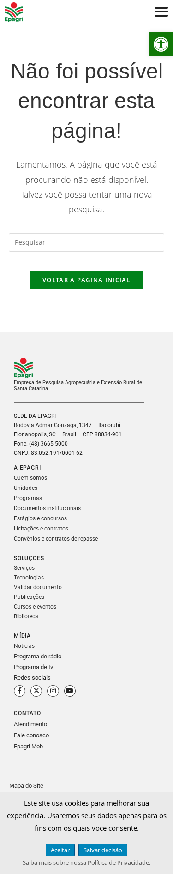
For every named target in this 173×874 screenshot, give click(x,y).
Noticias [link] (24, 646)
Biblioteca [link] (26, 616)
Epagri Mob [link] (28, 746)
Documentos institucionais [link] (47, 508)
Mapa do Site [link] (26, 785)
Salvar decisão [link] (103, 850)
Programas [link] (28, 498)
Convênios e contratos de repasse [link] (56, 539)
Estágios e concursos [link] (40, 518)
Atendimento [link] (30, 724)
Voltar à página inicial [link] (86, 280)
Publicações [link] (29, 597)
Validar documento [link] (38, 587)
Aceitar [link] (60, 850)
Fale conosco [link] (31, 735)
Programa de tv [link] (33, 666)
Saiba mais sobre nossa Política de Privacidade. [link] (86, 862)
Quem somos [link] (30, 478)
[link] (161, 44)
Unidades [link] (25, 488)
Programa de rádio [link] (37, 656)
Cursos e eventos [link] (35, 606)
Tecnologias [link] (29, 577)
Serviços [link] (24, 568)
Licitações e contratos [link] (41, 528)
